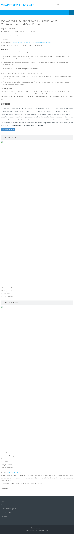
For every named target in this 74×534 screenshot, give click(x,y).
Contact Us (4, 516)
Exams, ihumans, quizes (8, 509)
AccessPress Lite (43, 530)
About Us (4, 505)
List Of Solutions (6, 512)
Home (3, 501)
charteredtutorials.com (14, 473)
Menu (71, 12)
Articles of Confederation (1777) (32, 42)
